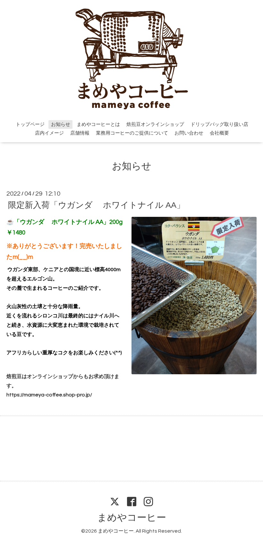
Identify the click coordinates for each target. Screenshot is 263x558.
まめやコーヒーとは (98, 124)
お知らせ (60, 124)
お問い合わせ (188, 133)
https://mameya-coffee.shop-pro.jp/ (49, 394)
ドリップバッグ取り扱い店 (219, 124)
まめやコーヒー (131, 518)
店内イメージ (49, 133)
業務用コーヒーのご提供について (132, 133)
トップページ (30, 124)
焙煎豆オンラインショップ (155, 124)
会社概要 (219, 133)
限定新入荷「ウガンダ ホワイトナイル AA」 (96, 205)
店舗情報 (79, 133)
